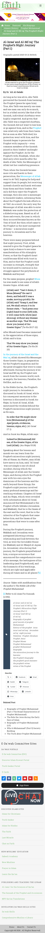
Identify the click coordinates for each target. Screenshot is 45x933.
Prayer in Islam (9, 868)
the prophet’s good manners (25, 660)
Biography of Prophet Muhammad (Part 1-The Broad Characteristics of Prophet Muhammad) (23, 712)
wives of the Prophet (22, 666)
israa (35, 627)
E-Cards (5, 772)
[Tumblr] (14, 778)
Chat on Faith (8, 843)
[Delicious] (4, 778)
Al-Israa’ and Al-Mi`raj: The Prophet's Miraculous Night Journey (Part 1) (25, 608)
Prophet (37, 128)
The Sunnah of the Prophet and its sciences (22, 893)
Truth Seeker (8, 820)
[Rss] (36, 778)
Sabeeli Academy (10, 856)
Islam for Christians (11, 814)
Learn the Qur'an (9, 874)
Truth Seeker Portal (11, 766)
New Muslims (8, 862)
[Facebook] (9, 778)
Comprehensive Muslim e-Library (17, 917)
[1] (39, 572)
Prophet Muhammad (22, 644)
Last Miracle (8, 837)
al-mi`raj (16, 616)
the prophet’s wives (21, 663)
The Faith (6, 831)
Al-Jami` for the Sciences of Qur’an (18, 887)
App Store (24, 785)
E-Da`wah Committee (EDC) (14, 754)
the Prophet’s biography (23, 658)
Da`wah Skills (8, 911)
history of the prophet (22, 627)
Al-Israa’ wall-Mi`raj (21, 614)
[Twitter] (19, 778)
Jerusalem (33, 630)
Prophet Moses (19, 641)
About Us (20, 927)
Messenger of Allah (30, 176)
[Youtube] (24, 778)
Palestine (17, 636)
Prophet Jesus (19, 638)
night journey (25, 633)
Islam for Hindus (9, 825)
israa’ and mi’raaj (20, 630)
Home (11, 927)
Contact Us (31, 927)
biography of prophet (22, 619)
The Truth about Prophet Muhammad (24, 733)
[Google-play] (30, 778)
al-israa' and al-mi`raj (22, 603)
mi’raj (15, 633)
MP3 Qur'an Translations (13, 899)
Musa (37, 279)
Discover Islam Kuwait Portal (15, 760)
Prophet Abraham (30, 636)
